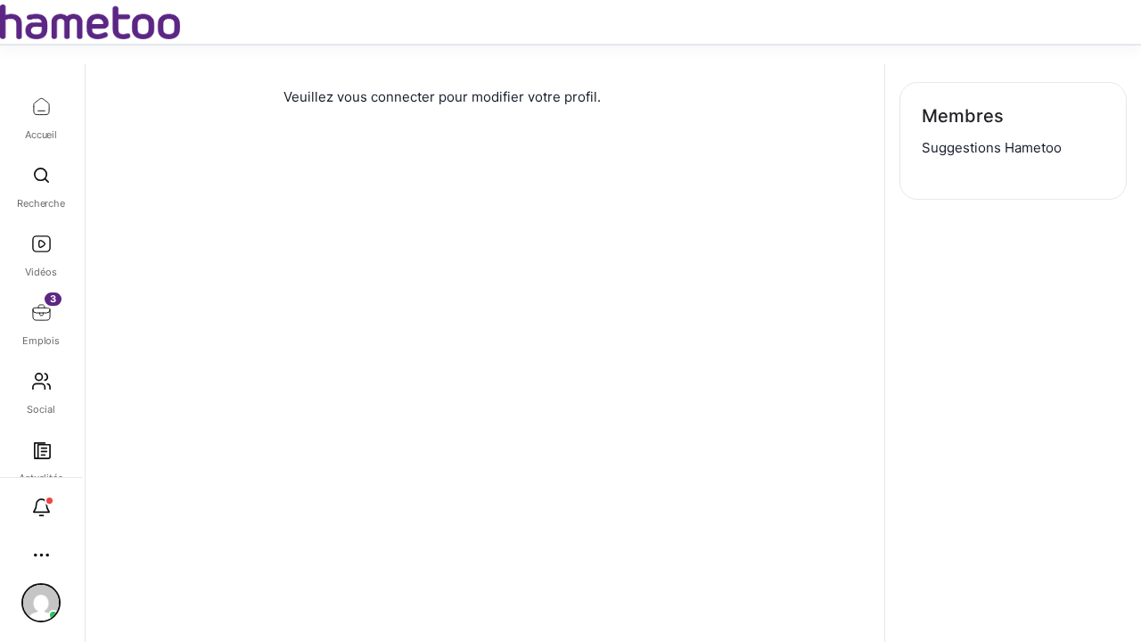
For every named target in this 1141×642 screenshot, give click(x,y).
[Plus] (41, 555)
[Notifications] (41, 508)
